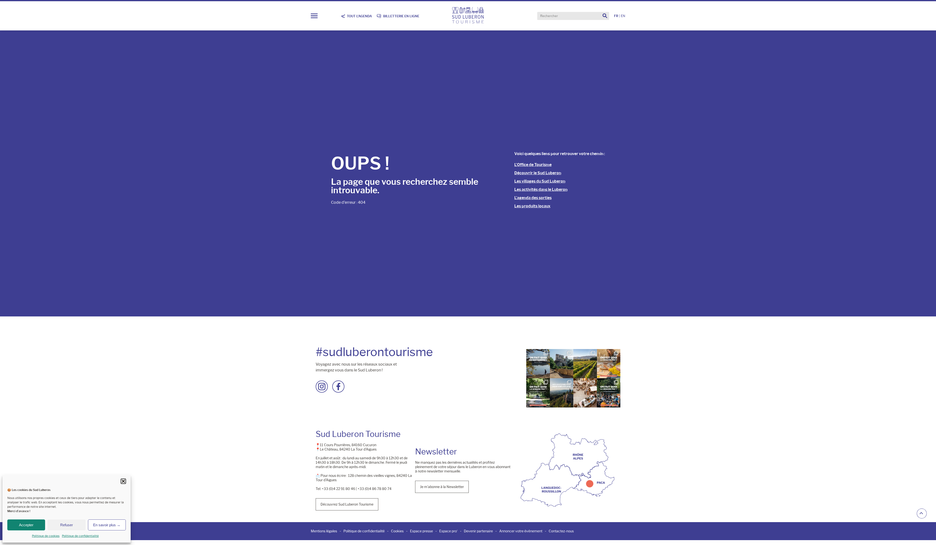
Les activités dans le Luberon (540, 189)
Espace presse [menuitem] (421, 531)
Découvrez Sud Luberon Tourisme (347, 504)
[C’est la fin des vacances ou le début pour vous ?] (608, 392)
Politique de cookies (45, 536)
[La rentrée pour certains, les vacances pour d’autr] (538, 363)
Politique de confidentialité (80, 536)
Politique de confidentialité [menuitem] (364, 531)
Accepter (26, 525)
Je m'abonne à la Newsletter (442, 487)
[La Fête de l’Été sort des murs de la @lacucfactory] (585, 392)
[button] (123, 481)
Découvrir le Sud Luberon (537, 173)
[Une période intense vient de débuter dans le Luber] (585, 363)
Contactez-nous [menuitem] (561, 531)
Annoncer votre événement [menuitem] (520, 531)
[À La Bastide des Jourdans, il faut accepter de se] (561, 363)
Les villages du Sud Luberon (539, 181)
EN (623, 16)
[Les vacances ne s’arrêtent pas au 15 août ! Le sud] (538, 392)
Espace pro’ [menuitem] (448, 531)
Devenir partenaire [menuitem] (478, 531)
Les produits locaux (532, 206)
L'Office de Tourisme (533, 164)
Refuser (66, 525)
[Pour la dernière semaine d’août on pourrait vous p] (608, 363)
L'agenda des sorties (533, 197)
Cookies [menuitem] (397, 531)
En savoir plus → (106, 525)
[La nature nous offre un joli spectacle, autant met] (561, 392)
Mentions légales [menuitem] (324, 531)
